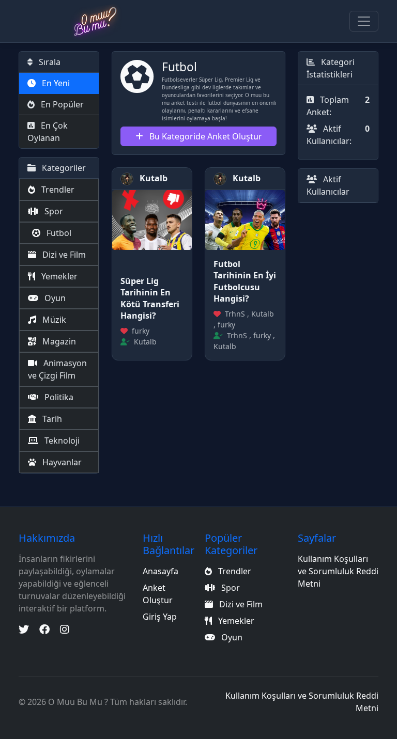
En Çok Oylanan (47, 132)
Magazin (58, 341)
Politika (57, 397)
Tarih (51, 418)
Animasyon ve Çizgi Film (57, 369)
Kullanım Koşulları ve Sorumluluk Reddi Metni (338, 571)
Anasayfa (160, 571)
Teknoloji (61, 440)
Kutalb (152, 178)
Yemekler (58, 276)
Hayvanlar (61, 462)
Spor (52, 211)
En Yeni (55, 83)
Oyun (54, 298)
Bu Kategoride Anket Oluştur (204, 136)
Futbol (57, 233)
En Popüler (61, 104)
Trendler (56, 189)
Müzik (53, 319)
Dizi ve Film (63, 254)
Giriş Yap (160, 616)
